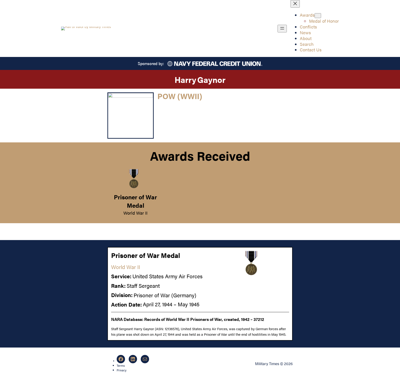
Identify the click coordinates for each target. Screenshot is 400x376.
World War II (135, 213)
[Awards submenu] (318, 15)
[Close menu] (295, 4)
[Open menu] (282, 28)
